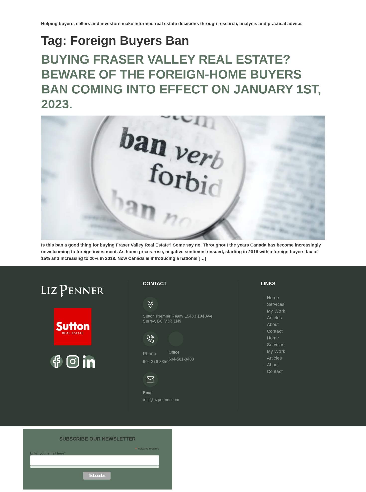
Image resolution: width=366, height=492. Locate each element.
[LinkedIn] (89, 361)
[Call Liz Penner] (150, 338)
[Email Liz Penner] (150, 379)
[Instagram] (72, 361)
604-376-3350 (155, 362)
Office (174, 352)
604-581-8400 (181, 359)
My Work (276, 311)
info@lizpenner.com (161, 400)
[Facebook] (56, 361)
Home (273, 297)
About (273, 324)
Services (276, 304)
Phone (149, 353)
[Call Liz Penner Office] (176, 338)
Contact (275, 331)
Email (148, 393)
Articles (274, 317)
